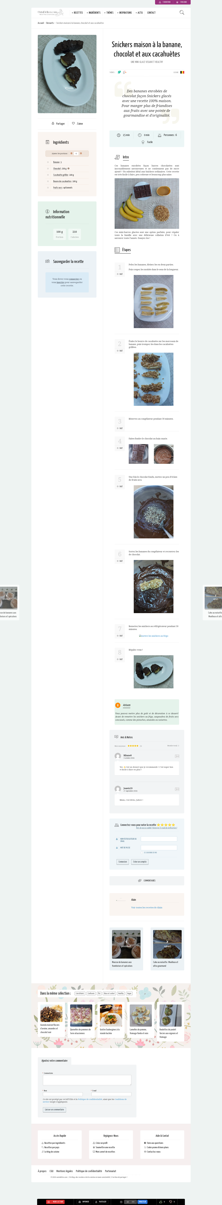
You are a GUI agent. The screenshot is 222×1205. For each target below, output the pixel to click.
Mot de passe (125, 848)
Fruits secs (57, 187)
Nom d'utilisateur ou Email (128, 840)
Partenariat (110, 1171)
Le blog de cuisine (51, 1152)
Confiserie (91, 993)
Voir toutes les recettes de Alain (146, 907)
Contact (151, 12)
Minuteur (142, 1202)
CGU (51, 1171)
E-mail (93, 1091)
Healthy (121, 993)
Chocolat (57, 168)
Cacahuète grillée (60, 175)
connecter (74, 279)
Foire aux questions (155, 1143)
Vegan (129, 993)
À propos (42, 1171)
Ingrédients (94, 12)
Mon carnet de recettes (105, 1152)
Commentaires (149, 881)
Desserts (50, 23)
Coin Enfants (80, 993)
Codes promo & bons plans (158, 1147)
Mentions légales (64, 1171)
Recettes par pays (51, 1147)
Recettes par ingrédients (54, 1143)
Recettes (78, 12)
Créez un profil (101, 1143)
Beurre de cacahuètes (62, 181)
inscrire (60, 282)
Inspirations (125, 12)
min (133, 1202)
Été (99, 993)
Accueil (41, 23)
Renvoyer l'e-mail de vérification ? (165, 828)
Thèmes (109, 12)
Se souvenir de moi (150, 853)
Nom (45, 1091)
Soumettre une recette (105, 1147)
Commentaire (48, 1073)
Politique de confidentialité (90, 1099)
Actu (140, 12)
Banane (56, 162)
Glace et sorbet (109, 993)
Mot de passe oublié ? (144, 828)
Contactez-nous (153, 1152)
